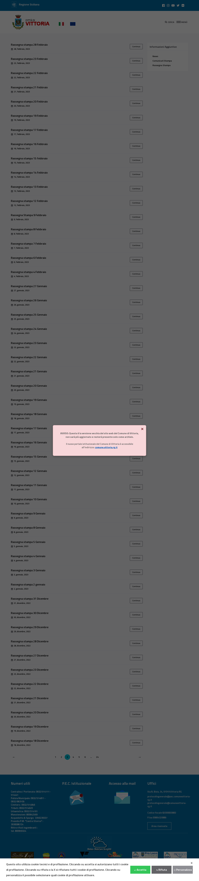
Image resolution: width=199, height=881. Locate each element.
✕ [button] (191, 863)
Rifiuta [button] (162, 870)
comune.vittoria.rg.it (106, 447)
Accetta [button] (141, 870)
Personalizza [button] (184, 870)
